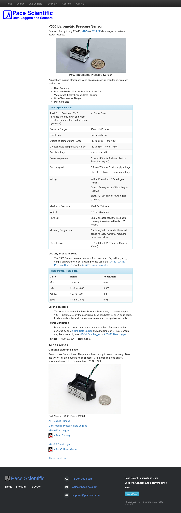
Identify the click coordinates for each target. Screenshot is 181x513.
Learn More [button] (132, 494)
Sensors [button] (66, 3)
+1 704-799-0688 (82, 478)
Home (8, 486)
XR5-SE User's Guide (65, 449)
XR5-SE (96, 31)
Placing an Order (57, 458)
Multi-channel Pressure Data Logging (68, 425)
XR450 (85, 31)
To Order (35, 486)
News (9, 3)
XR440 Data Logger (81, 330)
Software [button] (52, 3)
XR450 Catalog (62, 435)
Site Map (21, 486)
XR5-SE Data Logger (115, 334)
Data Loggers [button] (35, 3)
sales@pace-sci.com (84, 487)
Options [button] (80, 3)
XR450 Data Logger (90, 334)
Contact (20, 3)
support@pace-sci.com (86, 495)
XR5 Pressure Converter (95, 265)
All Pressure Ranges (59, 420)
